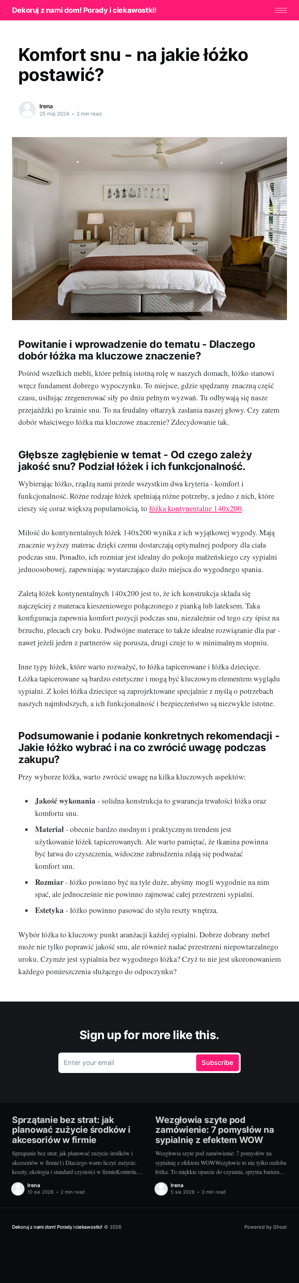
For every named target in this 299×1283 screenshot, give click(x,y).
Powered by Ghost (265, 1227)
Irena (46, 106)
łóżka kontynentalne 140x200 (195, 508)
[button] (281, 10)
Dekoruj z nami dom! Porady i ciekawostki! (84, 10)
